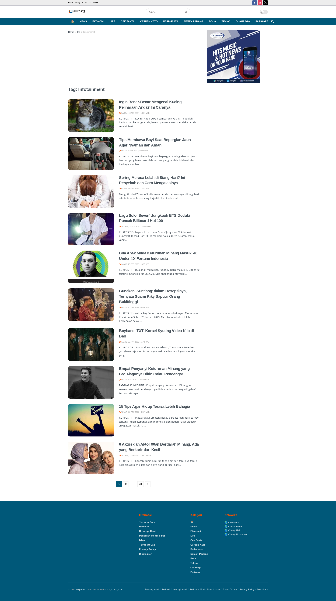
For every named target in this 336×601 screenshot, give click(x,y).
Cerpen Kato (149, 21)
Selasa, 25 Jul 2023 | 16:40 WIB (135, 226)
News (83, 21)
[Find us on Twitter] (265, 2)
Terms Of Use (147, 544)
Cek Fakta (128, 21)
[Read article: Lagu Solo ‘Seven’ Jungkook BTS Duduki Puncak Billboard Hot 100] (91, 229)
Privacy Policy (147, 549)
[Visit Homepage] (77, 11)
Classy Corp (117, 589)
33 (140, 484)
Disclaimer (145, 553)
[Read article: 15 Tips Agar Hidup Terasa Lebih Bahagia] (91, 420)
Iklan (142, 540)
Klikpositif (80, 589)
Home (71, 32)
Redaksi (144, 526)
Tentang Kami (147, 522)
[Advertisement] (134, 60)
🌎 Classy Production (236, 534)
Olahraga (243, 21)
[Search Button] (186, 11)
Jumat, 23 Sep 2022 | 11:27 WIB (135, 412)
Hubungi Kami (147, 531)
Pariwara (261, 21)
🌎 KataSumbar (233, 526)
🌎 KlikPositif (232, 522)
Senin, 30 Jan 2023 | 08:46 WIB (135, 307)
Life (112, 21)
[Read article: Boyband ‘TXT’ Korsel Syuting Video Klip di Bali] (91, 344)
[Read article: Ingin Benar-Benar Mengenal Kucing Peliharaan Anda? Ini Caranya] (91, 115)
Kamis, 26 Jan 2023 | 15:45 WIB (135, 342)
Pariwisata (170, 21)
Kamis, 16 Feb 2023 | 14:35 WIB (135, 264)
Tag (78, 32)
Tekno (226, 21)
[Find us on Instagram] (260, 2)
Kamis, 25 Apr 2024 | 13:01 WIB (135, 188)
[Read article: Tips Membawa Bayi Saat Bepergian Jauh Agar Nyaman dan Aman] (91, 153)
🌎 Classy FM (232, 530)
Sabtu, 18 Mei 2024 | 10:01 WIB (135, 113)
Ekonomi (98, 21)
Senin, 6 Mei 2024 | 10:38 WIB (134, 151)
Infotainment (89, 32)
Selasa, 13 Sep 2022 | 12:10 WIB (136, 455)
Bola (212, 21)
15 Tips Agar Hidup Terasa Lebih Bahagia (154, 406)
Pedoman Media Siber (152, 535)
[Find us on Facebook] (254, 2)
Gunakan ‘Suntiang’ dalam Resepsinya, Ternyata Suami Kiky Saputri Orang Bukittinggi (153, 296)
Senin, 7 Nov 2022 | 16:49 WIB (135, 380)
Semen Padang (193, 21)
